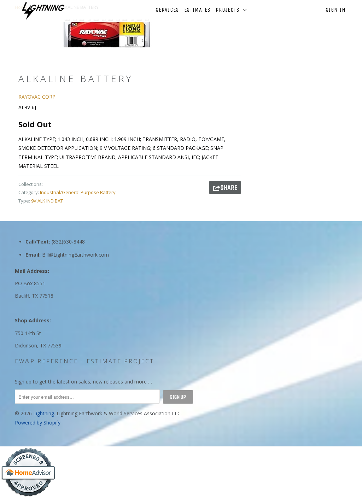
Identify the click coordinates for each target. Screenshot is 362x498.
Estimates (197, 9)
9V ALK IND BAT (47, 201)
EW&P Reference (46, 361)
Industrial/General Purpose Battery (78, 192)
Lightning (43, 413)
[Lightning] (43, 11)
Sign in (336, 9)
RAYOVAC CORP (37, 96)
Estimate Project (120, 361)
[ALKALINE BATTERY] (107, 33)
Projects (229, 9)
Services (167, 9)
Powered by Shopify (37, 422)
